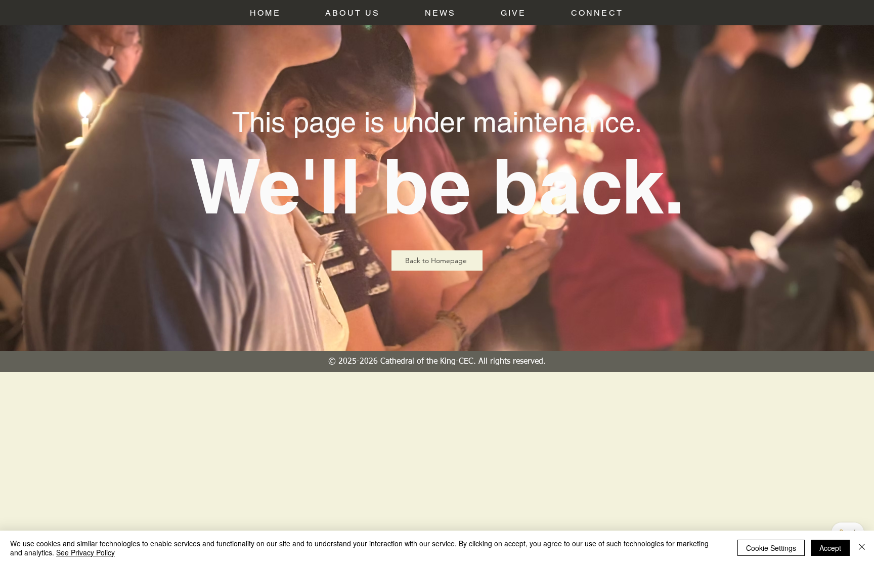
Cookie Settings (771, 548)
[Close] (862, 548)
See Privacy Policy (85, 552)
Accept (830, 548)
